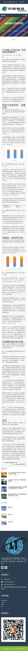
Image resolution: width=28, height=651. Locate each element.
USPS (2, 604)
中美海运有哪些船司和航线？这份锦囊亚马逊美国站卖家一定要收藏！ (17, 487)
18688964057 (7, 579)
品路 (17, 365)
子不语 (15, 88)
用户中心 (23, 2)
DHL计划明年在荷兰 (21, 464)
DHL (2, 606)
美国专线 (10, 507)
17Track (3, 602)
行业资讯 (23, 31)
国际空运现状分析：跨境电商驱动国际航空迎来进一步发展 (17, 495)
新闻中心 (16, 31)
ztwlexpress (4, 600)
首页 (3, 31)
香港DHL (10, 514)
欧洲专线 (10, 522)
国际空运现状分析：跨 (11, 462)
